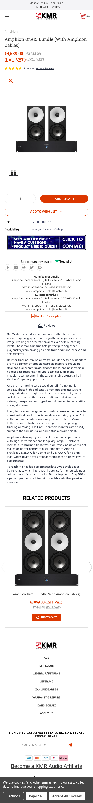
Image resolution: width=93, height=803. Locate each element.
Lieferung (46, 681)
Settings (13, 796)
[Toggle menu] (13, 16)
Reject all (36, 796)
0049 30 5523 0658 (50, 7)
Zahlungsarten (46, 689)
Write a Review (45, 68)
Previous (3, 567)
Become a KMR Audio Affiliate (46, 766)
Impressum (47, 666)
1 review (29, 68)
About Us (46, 713)
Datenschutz (46, 705)
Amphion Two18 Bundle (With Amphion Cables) (46, 594)
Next (90, 567)
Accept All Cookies (67, 796)
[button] (46, 242)
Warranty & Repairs (46, 697)
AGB (46, 658)
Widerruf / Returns (46, 673)
